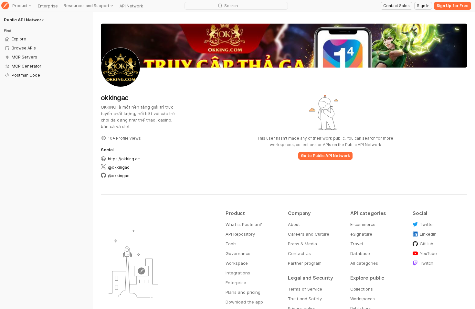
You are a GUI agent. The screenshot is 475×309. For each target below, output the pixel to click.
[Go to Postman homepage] (5, 6)
